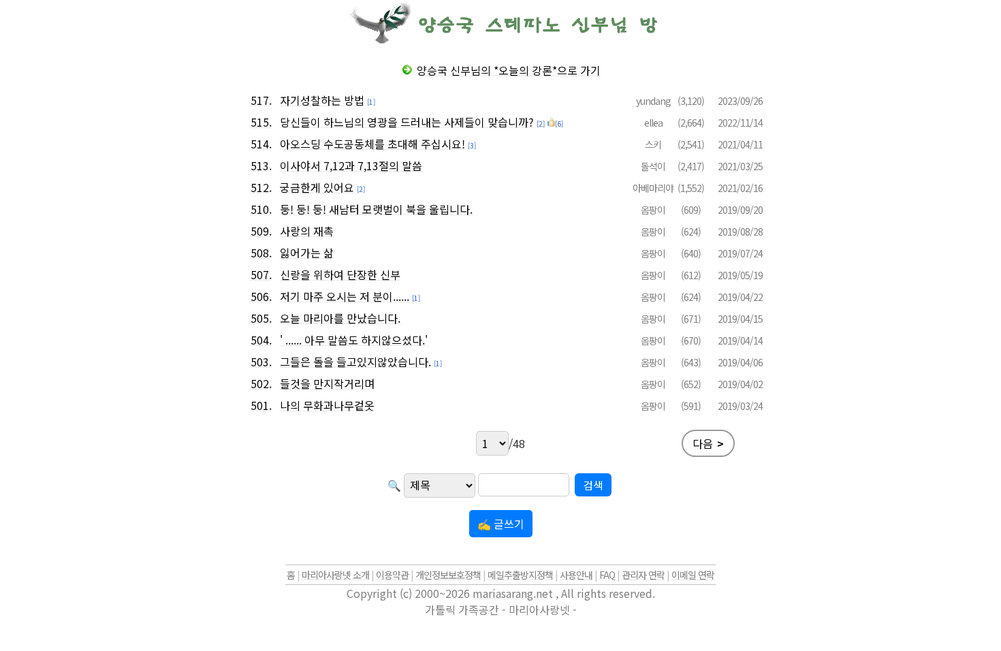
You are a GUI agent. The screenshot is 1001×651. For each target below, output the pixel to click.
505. (261, 318)
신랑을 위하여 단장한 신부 (340, 274)
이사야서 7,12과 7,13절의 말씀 (351, 165)
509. (261, 231)
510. (261, 209)
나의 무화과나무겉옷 (327, 405)
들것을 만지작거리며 (327, 383)
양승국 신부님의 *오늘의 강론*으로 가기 (509, 70)
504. (261, 340)
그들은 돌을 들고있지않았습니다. (355, 361)
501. (261, 405)
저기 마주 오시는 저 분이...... (344, 296)
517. (261, 100)
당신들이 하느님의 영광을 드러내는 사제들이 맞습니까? (407, 122)
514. (261, 144)
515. (261, 122)
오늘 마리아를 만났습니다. (340, 318)
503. (261, 361)
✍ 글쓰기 (500, 523)
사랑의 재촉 (307, 231)
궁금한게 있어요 (317, 187)
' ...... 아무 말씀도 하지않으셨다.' (354, 340)
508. (261, 252)
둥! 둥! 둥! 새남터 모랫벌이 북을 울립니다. (376, 209)
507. (261, 274)
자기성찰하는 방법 (322, 100)
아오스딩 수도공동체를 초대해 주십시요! (372, 144)
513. (261, 165)
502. (261, 383)
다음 (708, 443)
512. (261, 187)
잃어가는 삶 (307, 252)
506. (261, 296)
